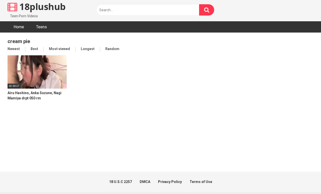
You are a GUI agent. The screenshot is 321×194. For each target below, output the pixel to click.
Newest (14, 49)
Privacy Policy (170, 182)
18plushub (41, 7)
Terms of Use (201, 182)
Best (34, 49)
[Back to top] (304, 179)
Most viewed (59, 49)
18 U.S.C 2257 (120, 182)
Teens (41, 27)
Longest (88, 49)
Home (19, 27)
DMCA (145, 182)
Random (112, 49)
